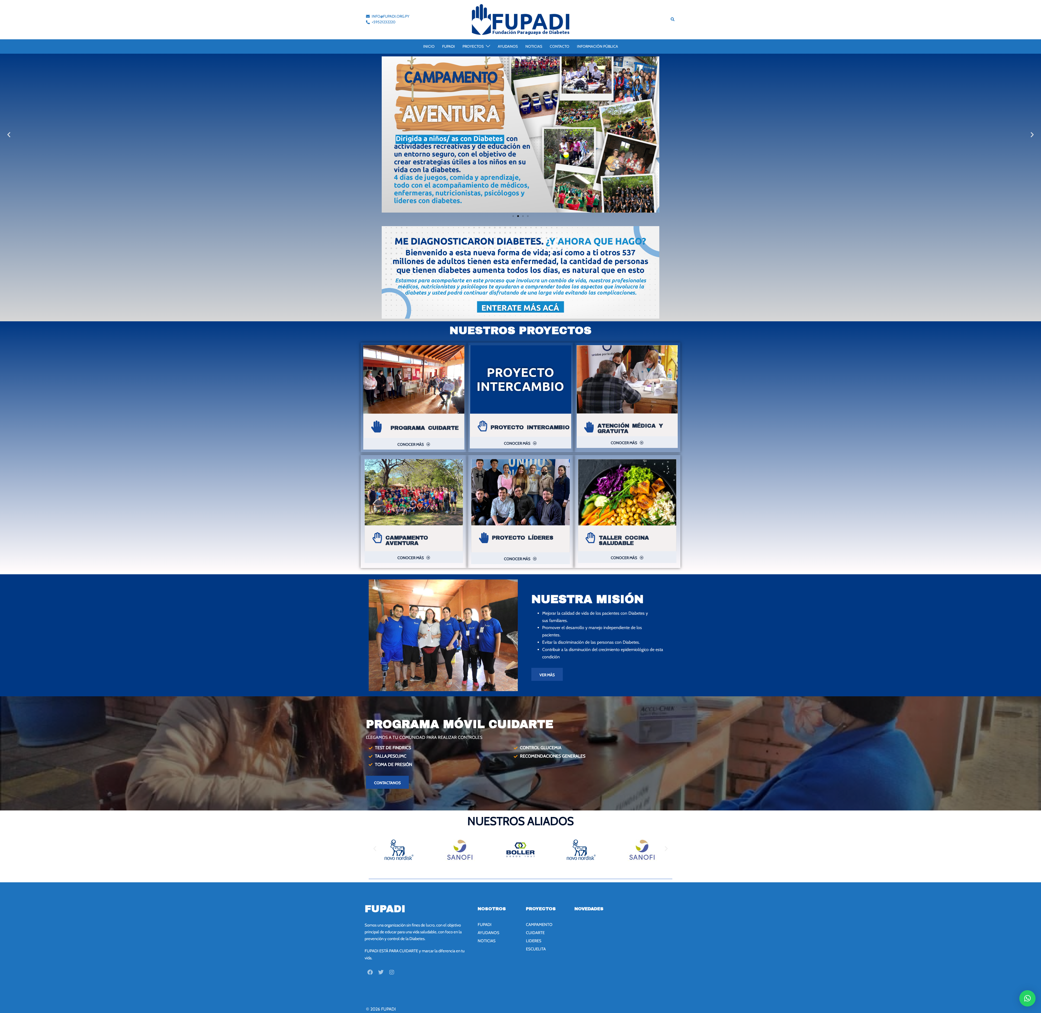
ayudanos (488, 932)
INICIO (429, 46)
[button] (673, 19)
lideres (533, 940)
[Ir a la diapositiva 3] (523, 216)
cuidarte (535, 932)
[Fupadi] (520, 19)
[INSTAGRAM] (391, 972)
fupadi (484, 924)
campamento (539, 924)
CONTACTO (559, 46)
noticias (487, 940)
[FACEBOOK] (370, 972)
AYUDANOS (508, 46)
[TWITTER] (380, 972)
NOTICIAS (533, 46)
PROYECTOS (473, 46)
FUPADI (448, 46)
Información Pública (597, 46)
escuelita (536, 949)
